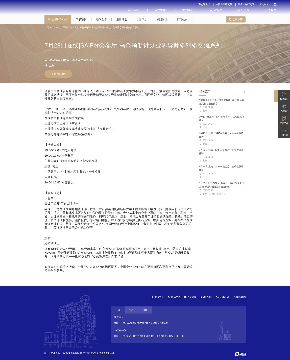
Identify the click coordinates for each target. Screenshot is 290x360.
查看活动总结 (58, 74)
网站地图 (241, 297)
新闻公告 (101, 19)
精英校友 (182, 19)
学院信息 (207, 297)
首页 (46, 27)
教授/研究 (188, 10)
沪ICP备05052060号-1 (102, 353)
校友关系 (243, 10)
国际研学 (141, 19)
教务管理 (192, 297)
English (264, 4)
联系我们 (224, 297)
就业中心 (159, 297)
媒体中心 (56, 27)
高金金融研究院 (246, 4)
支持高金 (270, 10)
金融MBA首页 (60, 19)
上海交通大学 (203, 4)
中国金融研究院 (224, 4)
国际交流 (176, 297)
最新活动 (121, 19)
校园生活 (162, 19)
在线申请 (237, 19)
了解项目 (81, 19)
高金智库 (216, 10)
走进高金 (134, 10)
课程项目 (161, 10)
